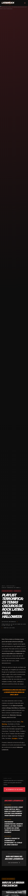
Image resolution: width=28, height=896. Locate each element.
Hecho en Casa (10, 585)
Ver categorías (13, 862)
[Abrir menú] (25, 3)
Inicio (3, 585)
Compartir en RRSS (15, 789)
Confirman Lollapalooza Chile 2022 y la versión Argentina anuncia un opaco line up (14, 692)
